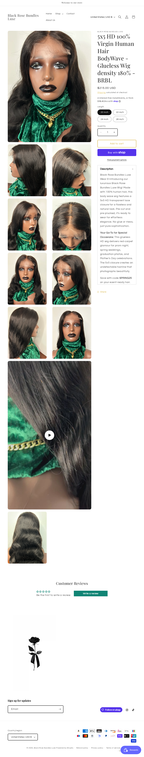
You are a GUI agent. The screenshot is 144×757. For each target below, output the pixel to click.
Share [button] (103, 292)
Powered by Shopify (64, 748)
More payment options (117, 160)
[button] (59, 14)
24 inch (104, 119)
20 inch (104, 112)
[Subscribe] (59, 709)
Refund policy (82, 748)
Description (106, 169)
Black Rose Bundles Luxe (45, 748)
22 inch (120, 112)
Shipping (101, 92)
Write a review (90, 593)
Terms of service (113, 748)
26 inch (120, 119)
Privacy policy (97, 748)
